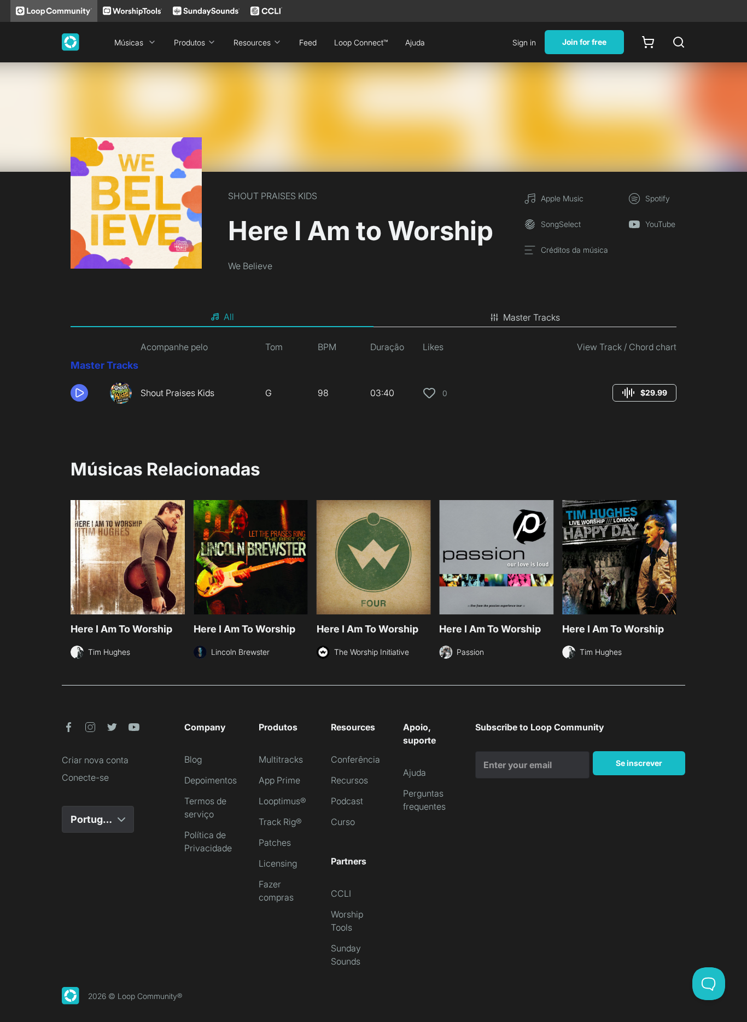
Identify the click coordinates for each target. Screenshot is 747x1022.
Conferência (355, 759)
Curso (343, 821)
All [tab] (229, 316)
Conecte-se (85, 777)
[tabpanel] (373, 376)
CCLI (341, 893)
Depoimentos (210, 780)
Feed (308, 42)
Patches (275, 842)
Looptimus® (282, 800)
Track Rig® (280, 821)
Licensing (278, 863)
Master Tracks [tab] (531, 317)
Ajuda (415, 42)
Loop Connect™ (361, 42)
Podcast (347, 800)
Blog (193, 759)
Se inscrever (639, 763)
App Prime (279, 780)
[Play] (79, 393)
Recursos (349, 780)
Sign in (524, 42)
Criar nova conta (95, 759)
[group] (644, 393)
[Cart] (648, 42)
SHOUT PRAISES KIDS (272, 195)
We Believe (250, 265)
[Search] (678, 42)
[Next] (670, 559)
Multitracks (281, 759)
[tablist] (373, 317)
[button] (86, 393)
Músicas (128, 42)
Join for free (584, 42)
